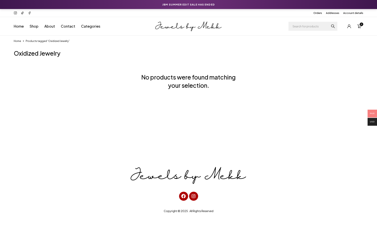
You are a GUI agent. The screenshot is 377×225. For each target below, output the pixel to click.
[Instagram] (193, 196)
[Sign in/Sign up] (349, 26)
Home (17, 40)
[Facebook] (183, 196)
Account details (353, 12)
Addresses (332, 12)
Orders (317, 12)
